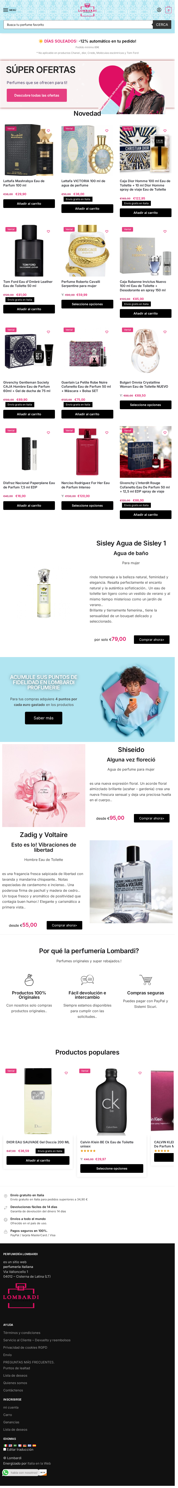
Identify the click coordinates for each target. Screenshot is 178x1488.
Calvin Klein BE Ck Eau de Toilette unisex (107, 1144)
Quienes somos (15, 1383)
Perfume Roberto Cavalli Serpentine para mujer (80, 284)
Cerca (162, 24)
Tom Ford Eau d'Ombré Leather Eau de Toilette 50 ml (28, 284)
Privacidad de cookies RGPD (25, 1347)
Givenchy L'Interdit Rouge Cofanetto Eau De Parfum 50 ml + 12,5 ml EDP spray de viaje (145, 487)
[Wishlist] (48, 130)
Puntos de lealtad (16, 1368)
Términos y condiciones (21, 1333)
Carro (7, 1415)
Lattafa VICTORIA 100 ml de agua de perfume (83, 183)
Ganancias (11, 1422)
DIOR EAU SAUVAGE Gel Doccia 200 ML (38, 1142)
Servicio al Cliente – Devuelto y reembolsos (37, 1340)
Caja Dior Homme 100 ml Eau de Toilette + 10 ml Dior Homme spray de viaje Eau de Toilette (145, 185)
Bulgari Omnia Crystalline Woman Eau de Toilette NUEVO (144, 384)
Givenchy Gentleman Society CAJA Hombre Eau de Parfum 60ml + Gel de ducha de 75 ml (26, 386)
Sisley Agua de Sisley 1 (131, 543)
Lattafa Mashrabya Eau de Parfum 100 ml (23, 183)
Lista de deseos (15, 1375)
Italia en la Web (39, 1463)
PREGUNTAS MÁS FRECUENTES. (28, 1362)
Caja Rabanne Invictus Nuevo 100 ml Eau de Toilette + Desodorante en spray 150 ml (143, 286)
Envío (7, 1355)
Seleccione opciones (87, 304)
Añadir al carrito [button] (29, 203)
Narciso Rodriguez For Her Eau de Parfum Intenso (85, 485)
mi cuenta (10, 1407)
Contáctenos (13, 1390)
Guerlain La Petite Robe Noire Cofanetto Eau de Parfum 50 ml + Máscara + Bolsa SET (86, 386)
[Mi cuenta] (159, 10)
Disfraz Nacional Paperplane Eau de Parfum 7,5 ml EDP (29, 485)
